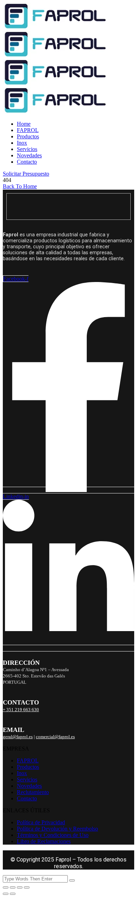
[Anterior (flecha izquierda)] (5, 894)
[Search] (72, 880)
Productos (28, 136)
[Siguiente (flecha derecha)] (12, 894)
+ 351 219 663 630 (21, 709)
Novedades (29, 155)
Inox (22, 143)
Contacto (27, 162)
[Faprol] (54, 28)
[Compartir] (19, 887)
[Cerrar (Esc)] (27, 887)
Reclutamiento (33, 792)
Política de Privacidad (41, 822)
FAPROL (28, 130)
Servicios (27, 149)
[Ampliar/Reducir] (5, 887)
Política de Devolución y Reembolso (57, 829)
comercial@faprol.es (55, 736)
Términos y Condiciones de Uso (53, 835)
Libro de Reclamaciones (44, 841)
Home (24, 124)
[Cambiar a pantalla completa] (12, 887)
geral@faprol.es (18, 736)
